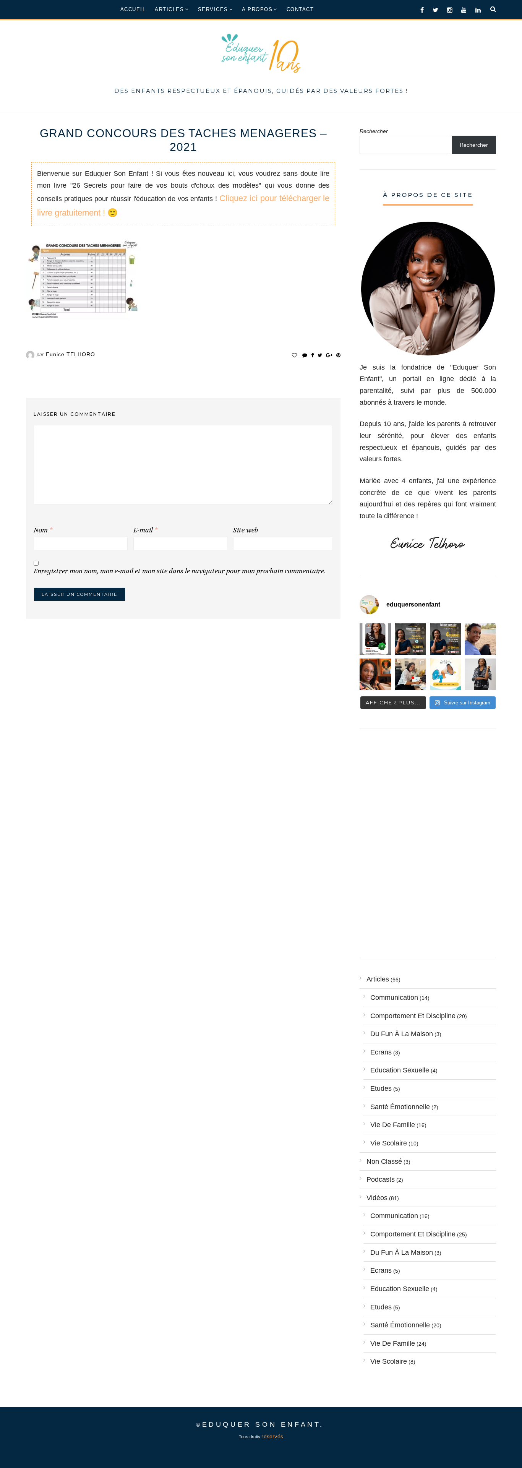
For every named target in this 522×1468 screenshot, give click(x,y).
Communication (394, 997)
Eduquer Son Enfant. (263, 1424)
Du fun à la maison (401, 1034)
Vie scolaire (388, 1143)
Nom (43, 530)
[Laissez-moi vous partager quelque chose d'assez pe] (410, 639)
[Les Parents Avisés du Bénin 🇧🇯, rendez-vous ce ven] (375, 639)
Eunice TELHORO (70, 354)
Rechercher (374, 131)
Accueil (133, 9)
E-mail (145, 530)
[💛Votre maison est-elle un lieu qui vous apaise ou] (480, 639)
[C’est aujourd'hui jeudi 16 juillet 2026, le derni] (445, 674)
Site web (245, 530)
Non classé (384, 1161)
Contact (300, 9)
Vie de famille (392, 1125)
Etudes (381, 1088)
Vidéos (376, 1198)
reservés (272, 1436)
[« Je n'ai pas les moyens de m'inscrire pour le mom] (445, 639)
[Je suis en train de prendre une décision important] (375, 674)
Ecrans (381, 1052)
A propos (257, 9)
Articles (169, 9)
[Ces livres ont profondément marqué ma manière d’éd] (410, 674)
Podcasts (380, 1179)
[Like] (294, 355)
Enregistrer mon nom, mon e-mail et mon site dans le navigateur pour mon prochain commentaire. (180, 571)
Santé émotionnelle (400, 1107)
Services (213, 9)
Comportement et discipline (413, 1016)
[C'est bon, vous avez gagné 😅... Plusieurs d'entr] (480, 674)
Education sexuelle (399, 1070)
